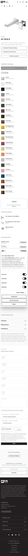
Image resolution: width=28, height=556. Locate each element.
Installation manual (5, 241)
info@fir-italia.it (4, 508)
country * (4, 377)
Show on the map (6, 511)
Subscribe (14, 472)
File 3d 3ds (3, 246)
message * (4, 398)
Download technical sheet (9, 51)
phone (3, 384)
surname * (5, 363)
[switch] (24, 278)
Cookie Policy (14, 550)
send (14, 443)
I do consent (6, 414)
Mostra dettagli (20, 292)
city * (3, 370)
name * (4, 356)
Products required (14, 56)
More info (14, 206)
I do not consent (15, 414)
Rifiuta (14, 304)
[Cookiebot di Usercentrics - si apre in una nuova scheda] (20, 251)
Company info (14, 547)
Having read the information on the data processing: (12, 410)
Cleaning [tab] (3, 320)
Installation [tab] (4, 328)
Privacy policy (14, 545)
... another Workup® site (14, 552)
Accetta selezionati (14, 300)
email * (4, 391)
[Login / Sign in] (17, 2)
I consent (5, 420)
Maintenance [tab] (5, 324)
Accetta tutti (14, 296)
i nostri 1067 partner (9, 257)
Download (23, 242)
